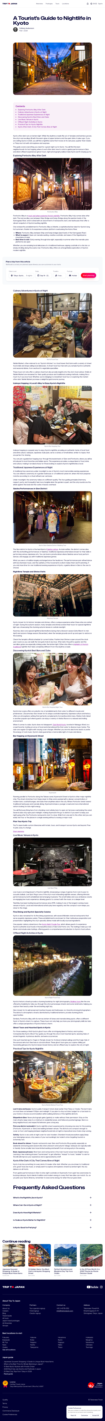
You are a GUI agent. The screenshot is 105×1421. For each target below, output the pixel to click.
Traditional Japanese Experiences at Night (34, 114)
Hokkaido (89, 1337)
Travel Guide (7, 1316)
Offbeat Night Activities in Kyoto (30, 122)
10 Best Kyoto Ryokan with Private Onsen (19, 1366)
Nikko (60, 1345)
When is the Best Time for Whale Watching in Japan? (23, 1364)
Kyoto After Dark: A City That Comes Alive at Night (37, 127)
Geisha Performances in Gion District (30, 488)
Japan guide (7, 1357)
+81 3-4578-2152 (63, 1308)
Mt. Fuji (5, 1342)
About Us (6, 1308)
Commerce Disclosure (10, 1411)
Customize (84, 1415)
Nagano (33, 1342)
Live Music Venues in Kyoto (28, 119)
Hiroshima (62, 1337)
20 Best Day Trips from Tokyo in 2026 (18, 1371)
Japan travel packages (11, 1321)
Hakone (33, 1337)
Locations (65, 4)
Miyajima (89, 1340)
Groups (5, 1325)
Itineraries (39, 4)
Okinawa (89, 1345)
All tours (5, 1318)
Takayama (34, 1347)
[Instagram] (101, 1287)
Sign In (100, 4)
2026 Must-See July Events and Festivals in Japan (22, 1369)
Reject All (73, 1415)
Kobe (32, 1340)
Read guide (8, 1374)
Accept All (95, 1415)
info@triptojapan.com (65, 1311)
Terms (4, 1403)
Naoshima (90, 1342)
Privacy (5, 1407)
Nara (4, 1345)
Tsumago (89, 1347)
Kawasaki (6, 1340)
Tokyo (60, 1347)
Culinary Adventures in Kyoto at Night (32, 112)
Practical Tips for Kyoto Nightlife (30, 124)
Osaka (4, 1347)
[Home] (9, 3)
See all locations (8, 1350)
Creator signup (35, 1313)
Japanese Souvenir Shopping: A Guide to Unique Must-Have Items (29, 1361)
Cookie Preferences (9, 1414)
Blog (4, 1313)
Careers (5, 1311)
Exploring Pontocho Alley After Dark (31, 110)
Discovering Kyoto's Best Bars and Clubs (33, 117)
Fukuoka (5, 1337)
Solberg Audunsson (26, 28)
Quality (5, 1400)
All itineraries (7, 1323)
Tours (57, 4)
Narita (32, 1345)
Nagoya (61, 1342)
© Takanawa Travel (95, 1400)
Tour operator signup (37, 1308)
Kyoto (60, 1340)
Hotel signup (34, 1311)
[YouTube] (92, 1287)
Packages (49, 4)
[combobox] (73, 275)
